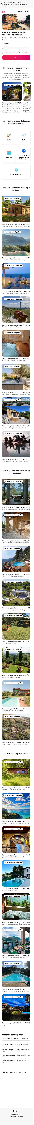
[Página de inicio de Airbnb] (3, 11)
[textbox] (9, 52)
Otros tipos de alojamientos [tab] (10, 1038)
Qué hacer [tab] (25, 1038)
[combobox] (16, 45)
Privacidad (13, 1116)
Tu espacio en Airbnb (22, 11)
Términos (20, 1116)
